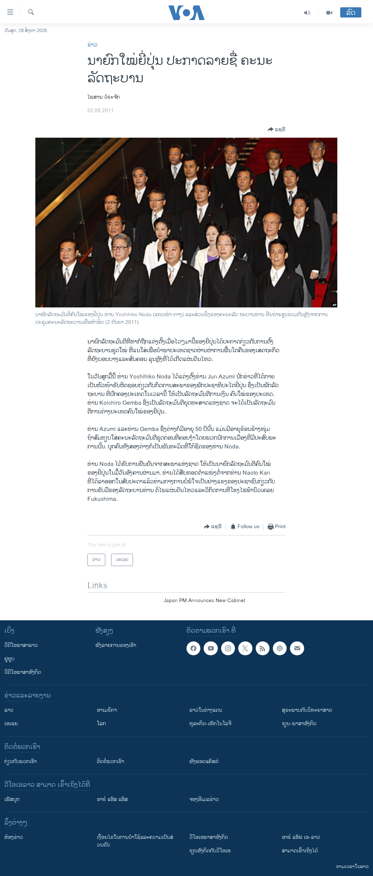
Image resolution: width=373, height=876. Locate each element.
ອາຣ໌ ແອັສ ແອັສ (112, 799)
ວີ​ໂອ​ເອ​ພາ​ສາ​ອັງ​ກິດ (208, 837)
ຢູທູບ (9, 659)
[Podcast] (280, 648)
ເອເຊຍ (11, 723)
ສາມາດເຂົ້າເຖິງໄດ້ (300, 851)
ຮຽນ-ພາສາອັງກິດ (299, 723)
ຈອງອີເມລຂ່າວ (204, 799)
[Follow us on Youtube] (210, 648)
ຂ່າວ (92, 45)
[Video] (329, 12)
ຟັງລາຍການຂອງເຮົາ (115, 645)
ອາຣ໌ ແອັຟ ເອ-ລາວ (301, 837)
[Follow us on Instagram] (228, 648)
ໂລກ (101, 723)
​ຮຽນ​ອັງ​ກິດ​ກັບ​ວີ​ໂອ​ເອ (210, 851)
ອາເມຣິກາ (107, 710)
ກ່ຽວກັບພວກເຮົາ (20, 761)
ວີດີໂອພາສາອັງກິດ (22, 672)
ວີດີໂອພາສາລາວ (21, 645)
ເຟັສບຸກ (12, 799)
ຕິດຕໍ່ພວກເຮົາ (110, 761)
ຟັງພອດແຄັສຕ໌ (204, 761)
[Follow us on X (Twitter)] (245, 648)
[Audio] (307, 12)
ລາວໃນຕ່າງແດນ (205, 710)
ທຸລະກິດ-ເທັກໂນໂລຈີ (210, 723)
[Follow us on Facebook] (193, 648)
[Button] (277, 129)
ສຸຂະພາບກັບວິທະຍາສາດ (307, 710)
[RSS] (263, 648)
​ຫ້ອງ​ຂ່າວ (13, 837)
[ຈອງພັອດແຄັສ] (297, 648)
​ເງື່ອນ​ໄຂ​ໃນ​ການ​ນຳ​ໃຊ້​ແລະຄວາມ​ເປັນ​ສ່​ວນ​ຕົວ (135, 841)
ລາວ (8, 710)
